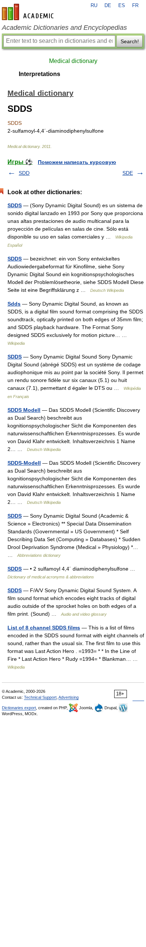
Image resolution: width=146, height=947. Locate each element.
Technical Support (40, 697)
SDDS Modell (23, 410)
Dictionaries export (19, 707)
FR (135, 5)
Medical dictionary (73, 61)
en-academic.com (29, 12)
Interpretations (39, 74)
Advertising (68, 697)
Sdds (14, 304)
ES (121, 5)
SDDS (14, 205)
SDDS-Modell (24, 463)
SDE (127, 173)
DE (107, 5)
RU (94, 5)
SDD (24, 173)
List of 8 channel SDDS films (43, 628)
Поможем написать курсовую (77, 162)
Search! (130, 41)
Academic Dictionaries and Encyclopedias (64, 27)
